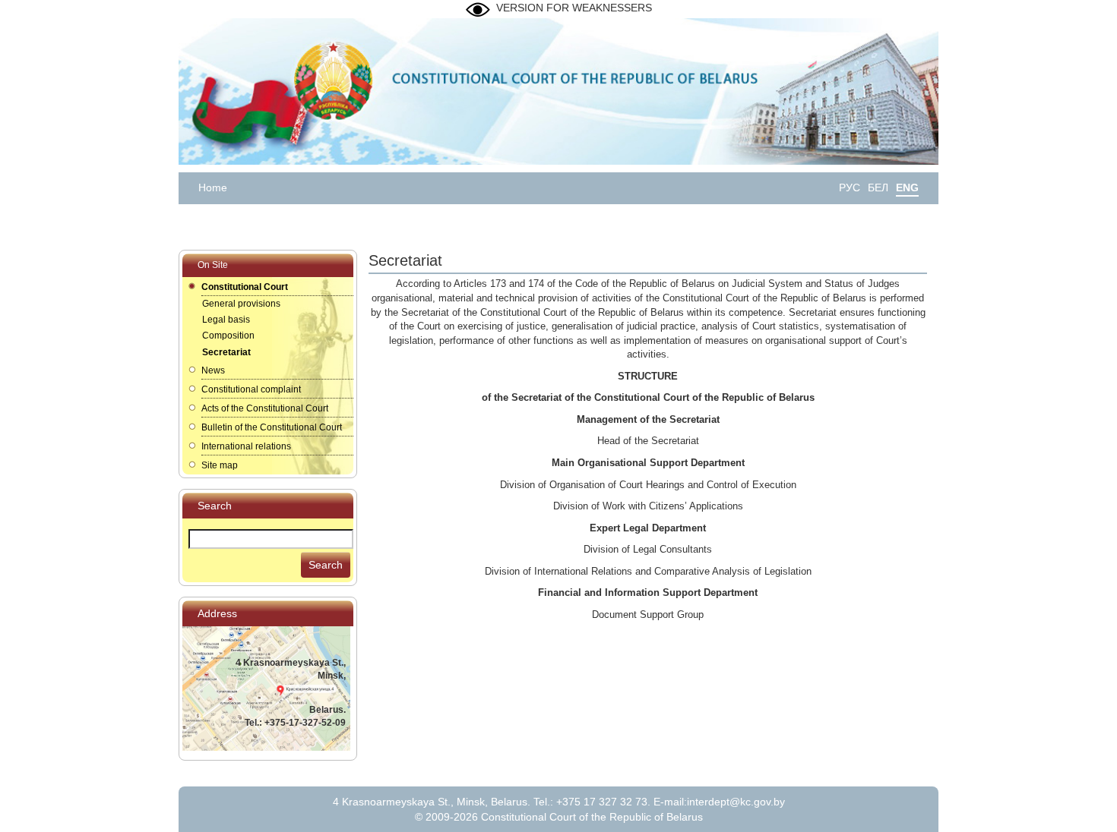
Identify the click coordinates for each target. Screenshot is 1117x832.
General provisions (241, 303)
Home (212, 187)
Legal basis (226, 319)
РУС (849, 187)
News (213, 370)
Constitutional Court (244, 287)
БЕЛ (878, 187)
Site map (219, 465)
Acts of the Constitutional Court (264, 408)
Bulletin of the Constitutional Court (271, 427)
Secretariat (226, 352)
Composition (228, 335)
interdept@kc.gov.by (736, 802)
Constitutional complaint (251, 389)
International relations (246, 446)
